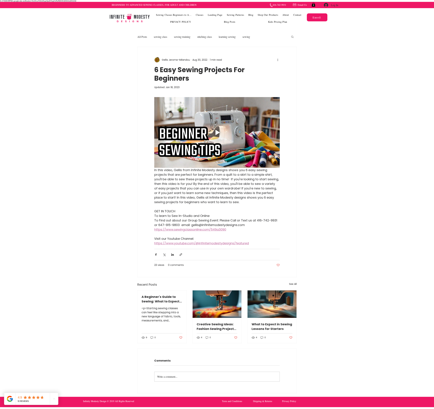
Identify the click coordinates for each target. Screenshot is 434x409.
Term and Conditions (232, 401)
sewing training (182, 36)
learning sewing (227, 36)
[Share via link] (180, 254)
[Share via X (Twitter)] (164, 254)
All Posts (142, 36)
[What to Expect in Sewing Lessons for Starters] (272, 304)
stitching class (204, 36)
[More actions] (278, 60)
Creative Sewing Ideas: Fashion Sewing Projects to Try (216, 326)
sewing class (160, 36)
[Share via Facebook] (155, 254)
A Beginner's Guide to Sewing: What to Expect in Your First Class (160, 299)
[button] (200, 15)
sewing (246, 36)
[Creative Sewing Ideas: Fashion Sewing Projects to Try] (217, 304)
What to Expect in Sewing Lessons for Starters (272, 326)
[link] (313, 4)
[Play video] (217, 132)
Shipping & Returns (262, 401)
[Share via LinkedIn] (172, 254)
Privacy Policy (289, 401)
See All (293, 284)
